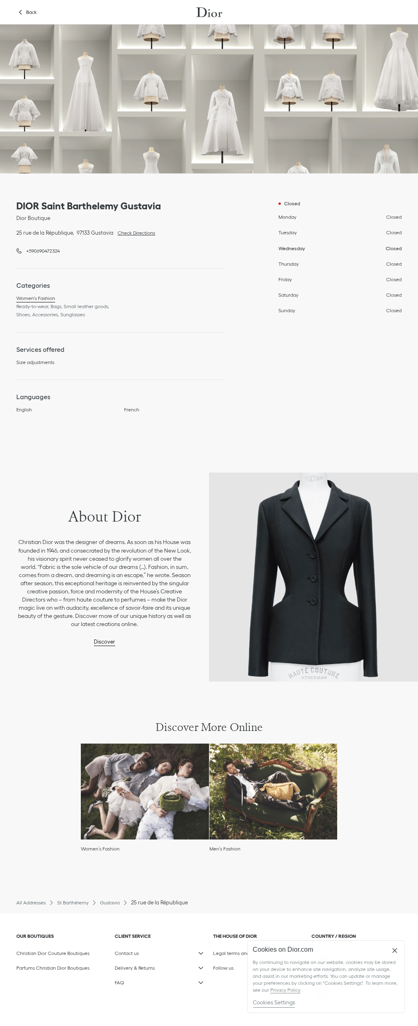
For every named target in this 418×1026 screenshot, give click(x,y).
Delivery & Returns (154, 966)
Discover (104, 642)
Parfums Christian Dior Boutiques (52, 967)
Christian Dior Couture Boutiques (52, 953)
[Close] (395, 950)
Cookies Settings (274, 1002)
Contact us (154, 952)
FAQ (154, 981)
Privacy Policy (285, 990)
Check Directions (134, 232)
